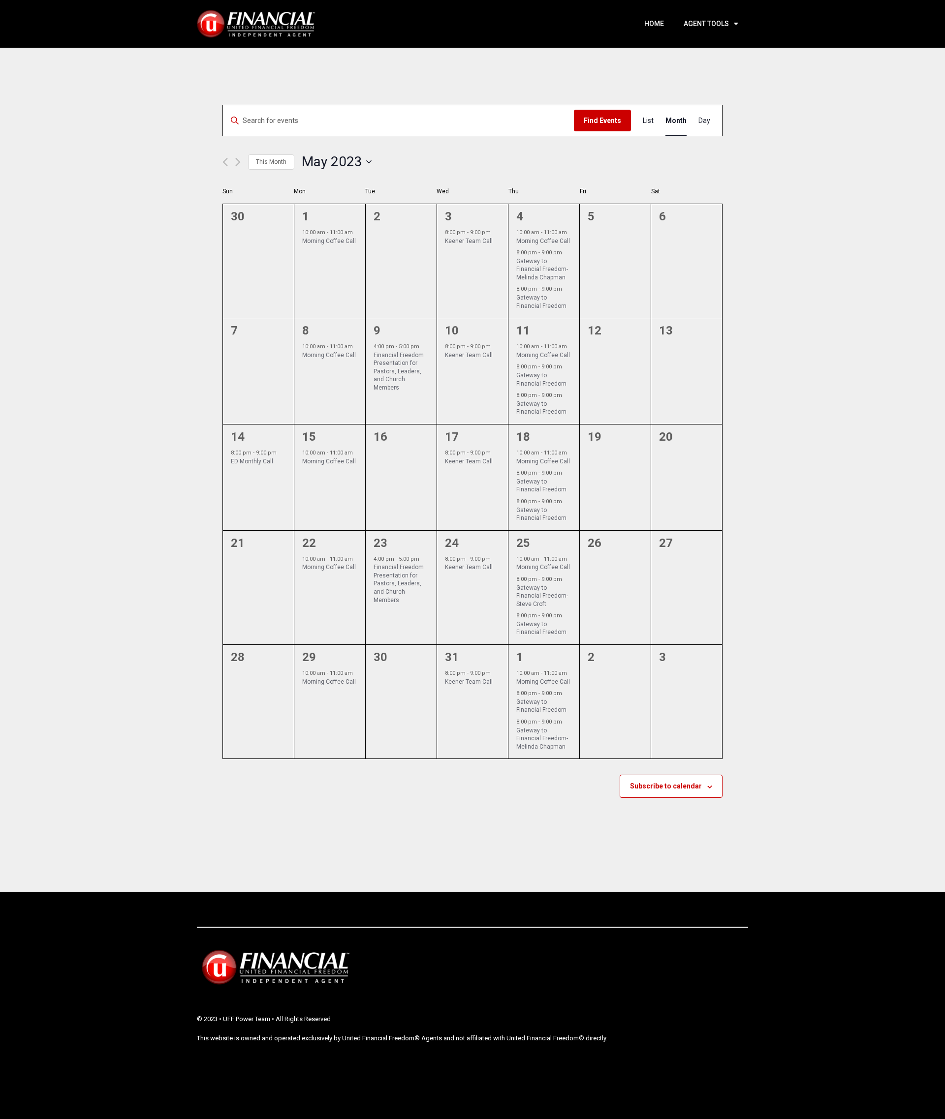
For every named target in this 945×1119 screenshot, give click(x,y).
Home (654, 24)
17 (452, 437)
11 (523, 330)
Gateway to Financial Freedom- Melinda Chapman (542, 269)
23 (380, 543)
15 (309, 437)
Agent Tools (706, 24)
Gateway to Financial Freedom (541, 408)
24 (452, 543)
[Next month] (238, 162)
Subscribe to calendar (666, 786)
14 (238, 437)
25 (523, 543)
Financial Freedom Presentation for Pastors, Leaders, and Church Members (399, 371)
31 (452, 657)
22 (309, 543)
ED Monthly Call (252, 461)
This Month (271, 161)
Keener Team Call (469, 241)
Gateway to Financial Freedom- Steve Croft (542, 595)
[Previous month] (225, 162)
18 (523, 437)
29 (309, 657)
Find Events (602, 120)
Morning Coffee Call (329, 241)
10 (452, 330)
